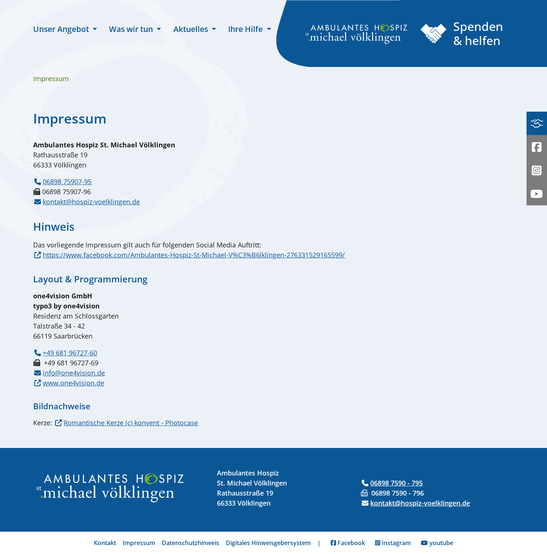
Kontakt (105, 543)
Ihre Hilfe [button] (246, 29)
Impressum (139, 543)
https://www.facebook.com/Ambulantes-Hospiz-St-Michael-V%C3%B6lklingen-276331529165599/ (194, 254)
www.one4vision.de (73, 382)
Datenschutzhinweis (190, 543)
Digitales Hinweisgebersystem (268, 543)
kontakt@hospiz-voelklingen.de (91, 201)
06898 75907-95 (67, 181)
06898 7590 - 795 (396, 482)
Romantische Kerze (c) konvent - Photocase (131, 422)
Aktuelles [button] (191, 29)
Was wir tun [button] (132, 29)
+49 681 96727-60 (70, 352)
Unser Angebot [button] (62, 29)
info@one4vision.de (74, 372)
